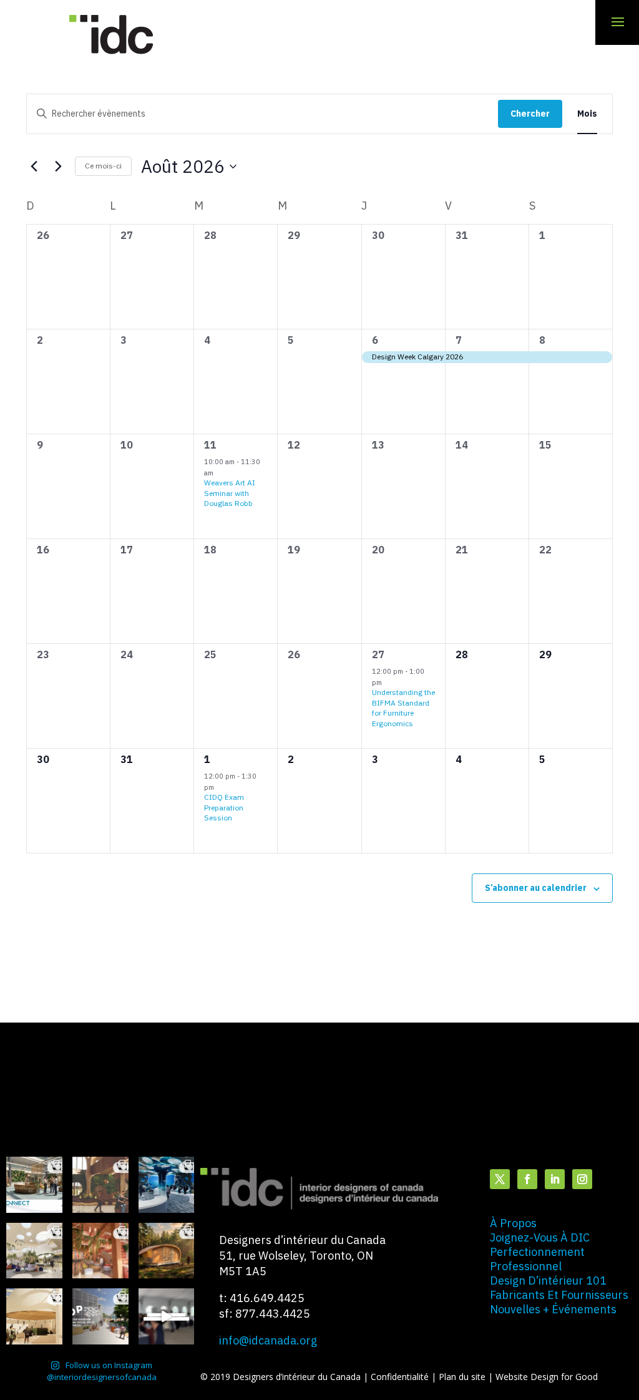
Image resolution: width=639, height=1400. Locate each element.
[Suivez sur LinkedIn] (555, 1179)
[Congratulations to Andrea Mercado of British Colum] (167, 1185)
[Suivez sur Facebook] (527, 1179)
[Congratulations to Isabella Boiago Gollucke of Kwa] (100, 1251)
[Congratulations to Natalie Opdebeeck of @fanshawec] (100, 1316)
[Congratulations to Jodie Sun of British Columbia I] (34, 1251)
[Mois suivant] (58, 166)
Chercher (530, 113)
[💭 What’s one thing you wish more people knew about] (167, 1316)
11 (210, 445)
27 (378, 654)
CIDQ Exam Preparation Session (224, 807)
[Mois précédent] (33, 166)
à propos (513, 1223)
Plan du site (463, 1377)
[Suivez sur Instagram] (582, 1179)
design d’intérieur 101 (548, 1280)
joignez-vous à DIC (540, 1237)
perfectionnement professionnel (537, 1259)
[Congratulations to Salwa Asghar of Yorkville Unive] (34, 1185)
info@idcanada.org (268, 1340)
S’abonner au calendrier (536, 887)
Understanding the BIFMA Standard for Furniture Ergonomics (403, 708)
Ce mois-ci (103, 165)
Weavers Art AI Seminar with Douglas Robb (229, 493)
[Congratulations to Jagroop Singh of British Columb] (100, 1185)
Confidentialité (401, 1377)
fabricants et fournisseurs (559, 1295)
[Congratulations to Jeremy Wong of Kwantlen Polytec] (34, 1316)
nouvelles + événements (553, 1309)
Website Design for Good (546, 1377)
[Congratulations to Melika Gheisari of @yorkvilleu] (167, 1251)
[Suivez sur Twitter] (500, 1179)
